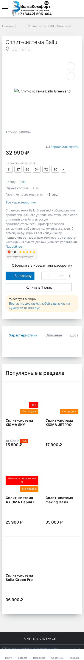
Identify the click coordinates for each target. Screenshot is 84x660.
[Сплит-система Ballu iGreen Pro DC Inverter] (22, 555)
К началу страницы (40, 638)
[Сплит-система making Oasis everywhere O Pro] (61, 477)
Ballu (23, 182)
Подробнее (14, 246)
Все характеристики (21, 202)
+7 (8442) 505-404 (34, 14)
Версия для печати (64, 147)
